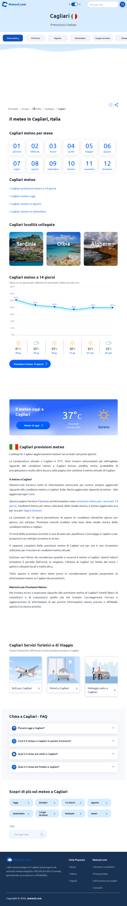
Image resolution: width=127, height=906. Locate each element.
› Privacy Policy (100, 873)
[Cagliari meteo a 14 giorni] (63, 313)
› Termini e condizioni (103, 866)
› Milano (73, 873)
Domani (36, 510)
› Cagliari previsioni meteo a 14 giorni (32, 188)
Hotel (94, 813)
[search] (122, 4)
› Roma (72, 866)
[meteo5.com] (14, 4)
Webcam (69, 813)
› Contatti (97, 887)
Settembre (80, 38)
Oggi (26, 510)
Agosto (57, 38)
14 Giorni (35, 38)
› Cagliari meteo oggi (22, 196)
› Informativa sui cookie (104, 880)
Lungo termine (102, 38)
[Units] (74, 4)
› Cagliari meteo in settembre (27, 211)
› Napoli (73, 880)
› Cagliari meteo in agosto (25, 203)
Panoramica (13, 38)
